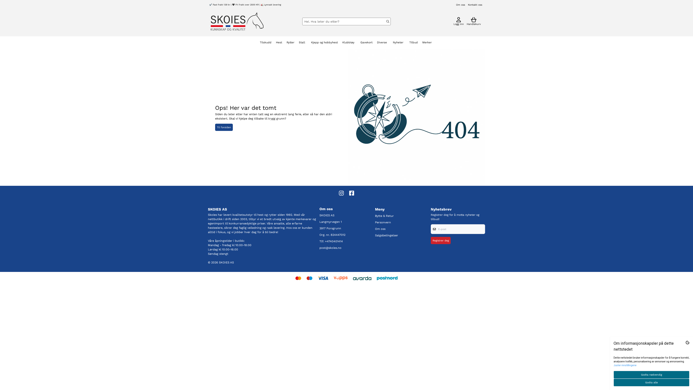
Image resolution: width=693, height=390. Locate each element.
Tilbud (413, 42)
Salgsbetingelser (386, 235)
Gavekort (366, 42)
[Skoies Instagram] (341, 193)
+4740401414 (334, 241)
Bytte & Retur (384, 216)
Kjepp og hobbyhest (324, 42)
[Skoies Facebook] (351, 193)
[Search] (388, 21)
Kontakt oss (475, 4)
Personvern (383, 222)
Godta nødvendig (651, 374)
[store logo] (237, 21)
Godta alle (651, 382)
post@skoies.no (330, 248)
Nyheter (398, 42)
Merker (427, 42)
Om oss (460, 4)
